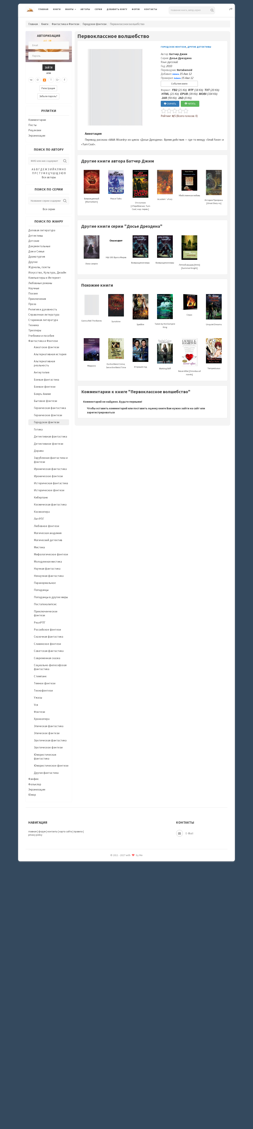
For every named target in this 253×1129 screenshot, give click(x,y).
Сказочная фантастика (48, 636)
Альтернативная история (50, 354)
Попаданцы (41, 590)
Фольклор (34, 784)
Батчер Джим (178, 54)
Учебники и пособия (41, 335)
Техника (33, 325)
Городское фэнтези (94, 24)
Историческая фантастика (51, 483)
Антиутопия (41, 372)
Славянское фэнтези (47, 644)
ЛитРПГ (39, 518)
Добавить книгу (117, 9)
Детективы (35, 235)
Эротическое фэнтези (48, 747)
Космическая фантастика (50, 504)
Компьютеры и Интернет (44, 277)
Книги (57, 9)
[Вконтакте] (31, 80)
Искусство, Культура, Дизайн (47, 272)
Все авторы (49, 177)
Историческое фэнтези (49, 490)
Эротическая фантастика (50, 740)
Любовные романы (40, 283)
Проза (32, 304)
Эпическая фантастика (48, 726)
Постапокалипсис (45, 604)
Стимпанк (40, 676)
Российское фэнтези (47, 629)
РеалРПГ (40, 622)
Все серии (49, 209)
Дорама (39, 450)
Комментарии (37, 120)
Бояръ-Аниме (42, 394)
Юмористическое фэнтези (51, 765)
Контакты (150, 9)
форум (42, 831)
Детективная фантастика (50, 436)
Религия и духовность (42, 309)
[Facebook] (64, 80)
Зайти (49, 67)
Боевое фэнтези (44, 386)
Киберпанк (41, 497)
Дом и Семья (36, 251)
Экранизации (36, 135)
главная (32, 831)
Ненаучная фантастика (49, 576)
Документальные (39, 246)
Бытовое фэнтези (45, 401)
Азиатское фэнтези (46, 347)
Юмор (32, 794)
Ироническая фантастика (50, 469)
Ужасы (38, 697)
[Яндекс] (51, 80)
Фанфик (33, 779)
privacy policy (35, 834)
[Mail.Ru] (38, 80)
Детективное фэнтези (48, 443)
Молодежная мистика (48, 561)
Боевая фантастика (46, 379)
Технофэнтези (43, 690)
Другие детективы (199, 47)
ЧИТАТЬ (191, 103)
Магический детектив (48, 540)
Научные (33, 288)
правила (78, 831)
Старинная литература (43, 320)
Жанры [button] (69, 9)
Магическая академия (48, 533)
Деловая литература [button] (78, 19)
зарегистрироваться (101, 412)
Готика (38, 429)
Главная (43, 9)
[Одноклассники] (44, 80)
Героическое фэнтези (48, 415)
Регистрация (48, 88)
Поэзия (33, 293)
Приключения (37, 299)
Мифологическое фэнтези (51, 554)
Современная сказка (47, 658)
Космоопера (42, 511)
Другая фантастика (46, 773)
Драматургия (36, 256)
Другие (33, 262)
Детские (33, 241)
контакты (52, 831)
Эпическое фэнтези (47, 733)
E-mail (189, 833)
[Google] (58, 80)
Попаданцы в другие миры (51, 597)
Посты (32, 125)
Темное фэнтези (44, 683)
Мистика (39, 547)
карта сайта (65, 831)
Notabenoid (184, 70)
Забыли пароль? (48, 96)
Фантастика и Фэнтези (65, 24)
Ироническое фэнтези (48, 476)
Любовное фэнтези (46, 526)
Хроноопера (41, 719)
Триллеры (34, 330)
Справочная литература (43, 314)
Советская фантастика (49, 651)
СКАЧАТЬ (171, 103)
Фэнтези (39, 712)
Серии (98, 9)
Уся (36, 705)
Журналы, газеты (39, 267)
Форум (136, 9)
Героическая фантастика (50, 408)
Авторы (85, 9)
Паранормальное (45, 583)
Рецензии (34, 130)
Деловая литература (120, 19)
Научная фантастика (47, 568)
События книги (179, 83)
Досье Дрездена (180, 58)
